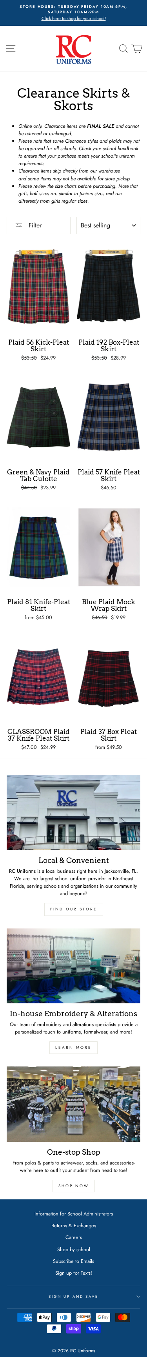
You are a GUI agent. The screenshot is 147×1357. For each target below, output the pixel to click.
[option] (73, 13)
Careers (73, 1237)
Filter (34, 225)
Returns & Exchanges (73, 1225)
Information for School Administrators (73, 1213)
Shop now (73, 1186)
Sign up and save (73, 1296)
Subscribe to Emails (73, 1261)
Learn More (73, 1047)
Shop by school (73, 1249)
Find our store (73, 909)
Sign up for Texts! (73, 1273)
